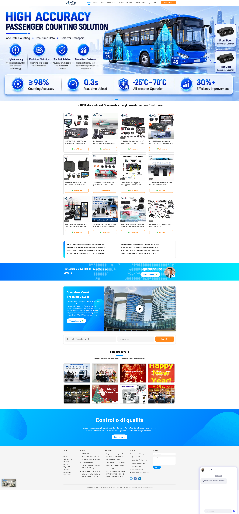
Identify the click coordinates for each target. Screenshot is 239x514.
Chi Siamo (66, 429)
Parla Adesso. (168, 2)
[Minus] (234, 470)
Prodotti (65, 423)
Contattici (164, 306)
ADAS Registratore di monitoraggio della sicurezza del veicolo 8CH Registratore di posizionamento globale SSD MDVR (91, 432)
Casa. (65, 421)
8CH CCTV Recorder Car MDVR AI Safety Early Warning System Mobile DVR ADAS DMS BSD (91, 441)
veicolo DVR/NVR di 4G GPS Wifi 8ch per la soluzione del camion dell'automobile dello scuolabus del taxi (86, 215)
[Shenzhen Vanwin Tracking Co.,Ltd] (71, 3)
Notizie (65, 431)
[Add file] (202, 511)
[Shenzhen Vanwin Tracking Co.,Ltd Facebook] (135, 445)
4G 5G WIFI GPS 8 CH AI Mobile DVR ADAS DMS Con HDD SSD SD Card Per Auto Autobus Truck (115, 441)
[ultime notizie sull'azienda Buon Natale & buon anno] (105, 370)
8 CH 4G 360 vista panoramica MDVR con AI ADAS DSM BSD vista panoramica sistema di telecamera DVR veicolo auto (91, 424)
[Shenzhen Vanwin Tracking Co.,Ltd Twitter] (131, 445)
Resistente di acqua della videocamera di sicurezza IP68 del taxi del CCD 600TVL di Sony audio (140, 218)
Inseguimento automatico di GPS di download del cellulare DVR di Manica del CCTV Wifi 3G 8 (140, 212)
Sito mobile (66, 436)
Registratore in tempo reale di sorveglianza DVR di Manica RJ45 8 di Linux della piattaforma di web (115, 424)
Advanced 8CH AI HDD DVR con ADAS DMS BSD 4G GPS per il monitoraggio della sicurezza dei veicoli (115, 432)
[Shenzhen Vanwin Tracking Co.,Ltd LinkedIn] (139, 445)
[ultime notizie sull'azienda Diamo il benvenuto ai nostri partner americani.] (161, 370)
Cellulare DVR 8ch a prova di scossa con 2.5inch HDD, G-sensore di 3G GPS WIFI (140, 215)
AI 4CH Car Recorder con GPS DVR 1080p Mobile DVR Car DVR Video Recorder (133, 110)
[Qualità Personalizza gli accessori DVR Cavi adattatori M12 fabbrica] (161, 176)
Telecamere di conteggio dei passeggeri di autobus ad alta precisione (131, 152)
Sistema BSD (109, 417)
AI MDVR (83, 417)
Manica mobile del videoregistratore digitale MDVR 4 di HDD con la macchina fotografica (86, 218)
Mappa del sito (67, 434)
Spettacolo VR (67, 426)
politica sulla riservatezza (67, 441)
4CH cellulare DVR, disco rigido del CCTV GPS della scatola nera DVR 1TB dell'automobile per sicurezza (86, 221)
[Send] (234, 511)
